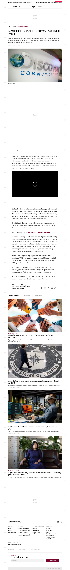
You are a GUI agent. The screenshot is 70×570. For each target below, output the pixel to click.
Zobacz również (13, 295)
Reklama (35, 528)
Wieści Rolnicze (50, 537)
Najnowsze (38, 295)
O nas (9, 528)
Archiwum (35, 533)
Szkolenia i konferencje (14, 544)
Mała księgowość (51, 533)
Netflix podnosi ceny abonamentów (38, 232)
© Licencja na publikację (19, 285)
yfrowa (39, 7)
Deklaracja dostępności (24, 535)
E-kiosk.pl (48, 528)
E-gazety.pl (49, 530)
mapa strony (11, 549)
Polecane (27, 295)
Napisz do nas (12, 532)
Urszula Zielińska (17, 151)
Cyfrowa (14, 26)
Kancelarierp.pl (50, 535)
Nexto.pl (48, 532)
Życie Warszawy (50, 539)
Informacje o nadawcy (24, 533)
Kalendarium (22, 549)
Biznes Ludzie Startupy (23, 26)
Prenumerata (36, 532)
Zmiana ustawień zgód (24, 530)
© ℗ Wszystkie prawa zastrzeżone (21, 286)
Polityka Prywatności (23, 528)
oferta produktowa (34, 549)
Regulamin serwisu (23, 532)
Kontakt (10, 530)
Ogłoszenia (36, 530)
